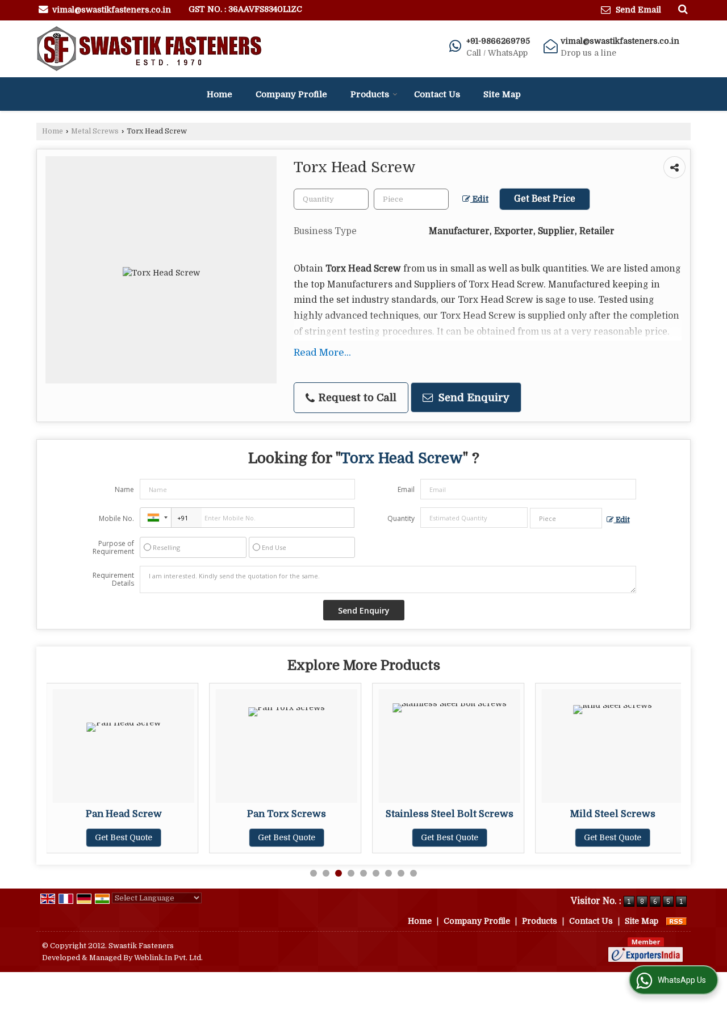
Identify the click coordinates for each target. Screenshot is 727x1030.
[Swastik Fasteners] (149, 49)
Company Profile (291, 94)
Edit (479, 199)
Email (406, 489)
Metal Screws (95, 131)
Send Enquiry (472, 397)
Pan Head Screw (124, 813)
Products (369, 94)
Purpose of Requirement (113, 548)
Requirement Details (113, 579)
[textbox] (411, 199)
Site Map (502, 94)
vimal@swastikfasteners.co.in (111, 9)
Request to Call (356, 397)
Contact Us (437, 94)
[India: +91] (156, 517)
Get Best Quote (123, 837)
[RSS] (676, 920)
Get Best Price (544, 199)
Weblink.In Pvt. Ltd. (168, 958)
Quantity (401, 518)
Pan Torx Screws (286, 813)
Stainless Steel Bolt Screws (449, 813)
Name (124, 489)
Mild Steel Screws (612, 813)
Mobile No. (116, 518)
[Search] (681, 9)
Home (219, 94)
